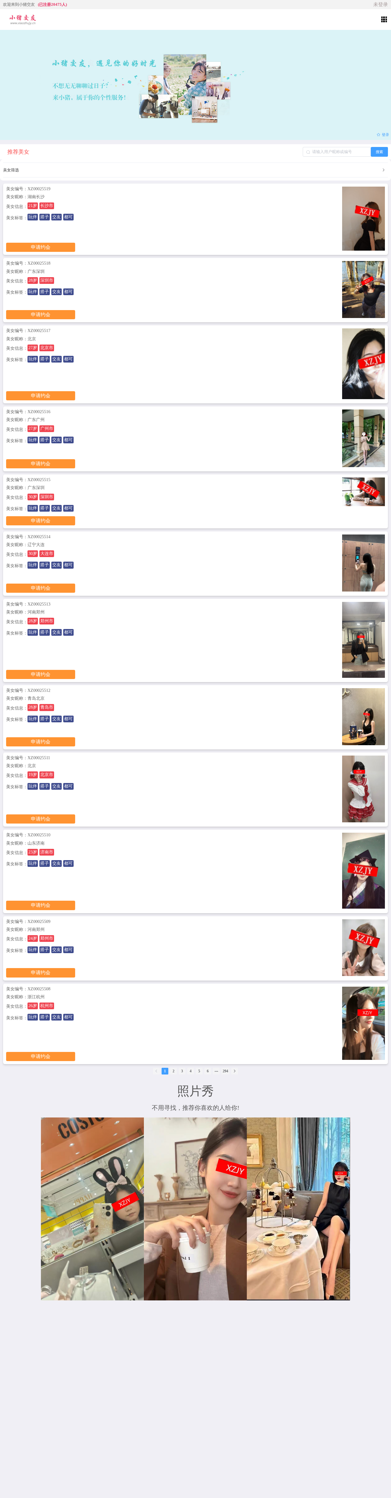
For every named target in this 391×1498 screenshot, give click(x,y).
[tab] (195, 170)
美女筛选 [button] (11, 170)
